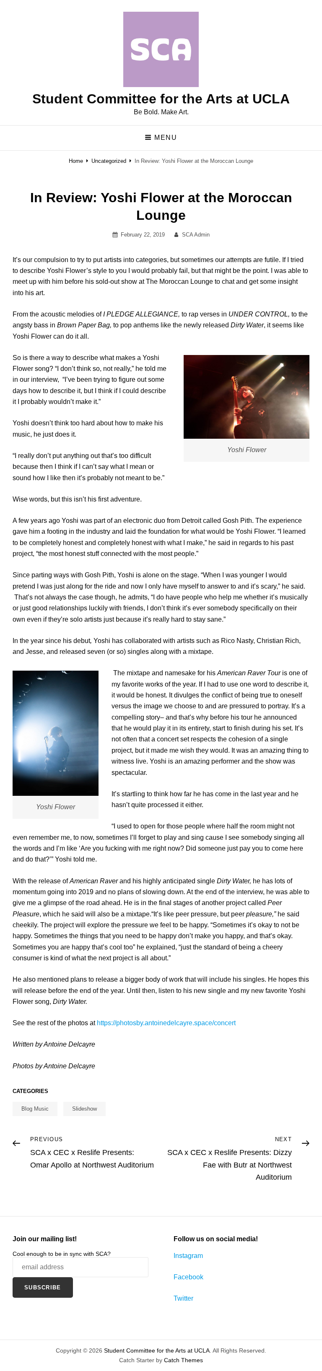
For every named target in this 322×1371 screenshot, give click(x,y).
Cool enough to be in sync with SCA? (62, 1253)
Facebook (188, 1277)
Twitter (183, 1298)
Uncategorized (108, 161)
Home (76, 161)
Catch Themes (183, 1360)
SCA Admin (196, 235)
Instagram (188, 1255)
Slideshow (84, 1109)
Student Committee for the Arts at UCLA (161, 98)
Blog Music (35, 1109)
